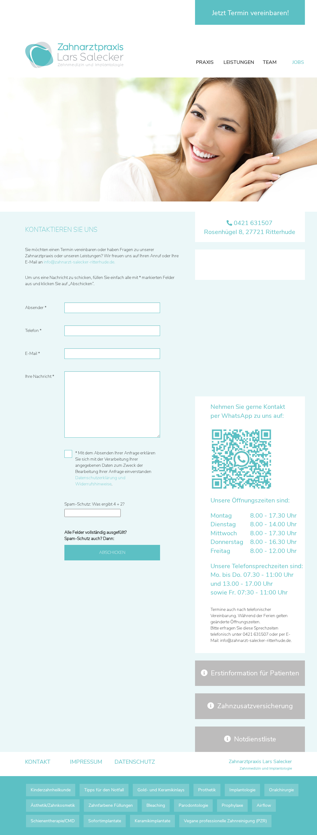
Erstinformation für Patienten (255, 673)
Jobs (298, 62)
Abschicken (112, 552)
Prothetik (207, 790)
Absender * (35, 308)
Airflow (264, 805)
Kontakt (37, 762)
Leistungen (239, 62)
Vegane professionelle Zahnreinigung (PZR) (225, 821)
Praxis (205, 62)
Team (269, 62)
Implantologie (242, 790)
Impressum (86, 762)
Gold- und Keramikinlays (161, 790)
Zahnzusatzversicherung (255, 706)
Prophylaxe (232, 805)
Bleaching (155, 805)
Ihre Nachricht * (39, 376)
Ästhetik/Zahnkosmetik (53, 805)
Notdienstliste (255, 739)
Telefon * (33, 331)
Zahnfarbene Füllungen (111, 805)
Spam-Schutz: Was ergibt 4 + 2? (94, 504)
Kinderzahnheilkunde (51, 790)
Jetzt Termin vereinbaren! (250, 13)
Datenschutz (135, 762)
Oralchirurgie (281, 790)
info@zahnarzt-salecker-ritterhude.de (255, 640)
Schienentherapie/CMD (53, 821)
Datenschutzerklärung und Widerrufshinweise (100, 481)
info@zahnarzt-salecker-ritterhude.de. (79, 262)
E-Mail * (32, 353)
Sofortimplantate (104, 821)
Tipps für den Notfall (104, 790)
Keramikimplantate (152, 821)
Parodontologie (193, 805)
